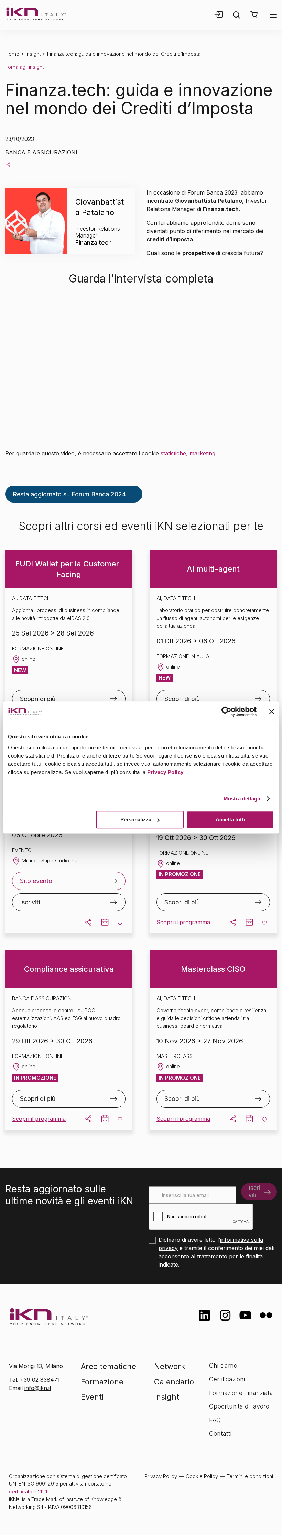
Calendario (174, 1381)
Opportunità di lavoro (239, 1406)
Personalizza (135, 819)
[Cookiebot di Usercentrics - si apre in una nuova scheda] (226, 711)
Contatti (220, 1433)
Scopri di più (37, 699)
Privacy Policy (165, 772)
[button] (254, 14)
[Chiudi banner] (271, 711)
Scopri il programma (183, 922)
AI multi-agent (213, 568)
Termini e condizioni (250, 1476)
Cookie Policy (202, 1476)
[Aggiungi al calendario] (105, 922)
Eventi (92, 1396)
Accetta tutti (230, 819)
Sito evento (36, 880)
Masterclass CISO (213, 968)
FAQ (215, 1420)
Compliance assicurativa (69, 968)
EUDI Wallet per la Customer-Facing (68, 569)
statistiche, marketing (188, 453)
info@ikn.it (37, 1387)
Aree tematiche (108, 1366)
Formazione (102, 1381)
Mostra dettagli (242, 799)
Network (169, 1366)
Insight (33, 54)
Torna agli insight (24, 67)
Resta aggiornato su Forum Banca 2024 (69, 494)
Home (12, 54)
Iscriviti (30, 902)
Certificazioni (227, 1379)
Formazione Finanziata (241, 1392)
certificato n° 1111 (28, 1491)
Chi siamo (223, 1365)
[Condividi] (8, 165)
